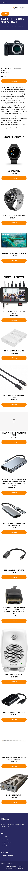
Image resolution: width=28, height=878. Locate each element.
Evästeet (20, 866)
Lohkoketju (7, 840)
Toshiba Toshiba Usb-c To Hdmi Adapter (14, 712)
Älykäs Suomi (7, 837)
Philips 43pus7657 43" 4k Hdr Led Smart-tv (14, 253)
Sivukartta (20, 868)
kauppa (5, 13)
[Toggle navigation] (3, 7)
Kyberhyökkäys (8, 843)
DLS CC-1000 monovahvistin (14, 795)
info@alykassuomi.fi (6, 2)
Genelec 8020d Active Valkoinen (14, 675)
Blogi (5, 846)
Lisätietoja (14, 81)
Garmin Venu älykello (14, 171)
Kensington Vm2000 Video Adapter (14, 570)
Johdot (10, 68)
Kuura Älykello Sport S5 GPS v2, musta (14, 216)
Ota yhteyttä (13, 866)
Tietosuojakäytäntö (10, 868)
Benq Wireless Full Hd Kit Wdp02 (14, 351)
